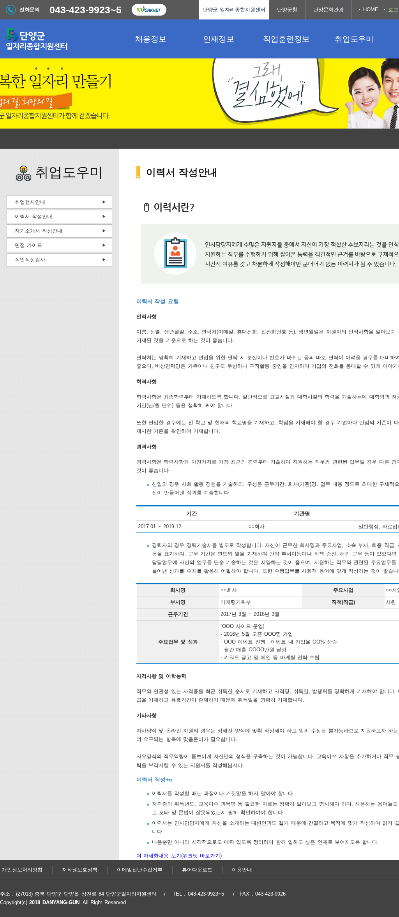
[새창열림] (148, 9)
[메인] (58, 38)
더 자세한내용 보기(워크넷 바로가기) (179, 856)
